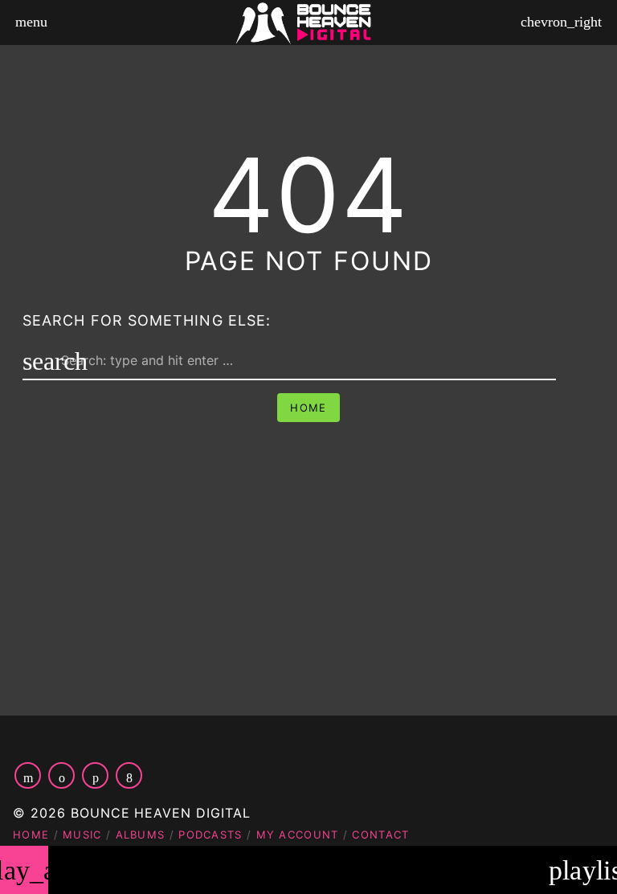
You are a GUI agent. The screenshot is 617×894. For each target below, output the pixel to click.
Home (308, 407)
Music (82, 834)
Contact (380, 834)
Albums (140, 834)
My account (297, 834)
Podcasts (210, 834)
